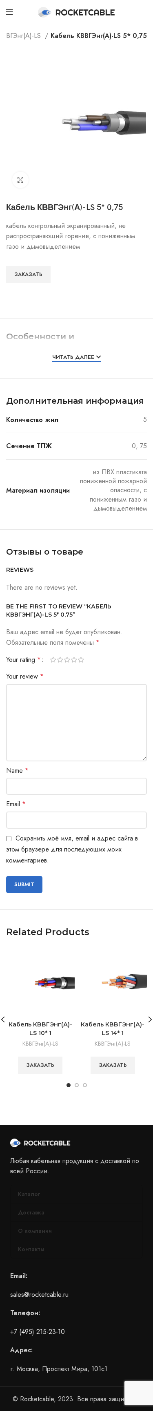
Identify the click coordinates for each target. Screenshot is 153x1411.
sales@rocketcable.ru (39, 1294)
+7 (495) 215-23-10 (37, 1331)
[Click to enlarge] (20, 180)
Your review (25, 676)
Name (17, 770)
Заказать (28, 274)
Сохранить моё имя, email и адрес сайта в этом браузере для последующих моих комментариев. (72, 849)
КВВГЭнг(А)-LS (40, 1043)
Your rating (23, 660)
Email (16, 804)
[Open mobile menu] (9, 12)
